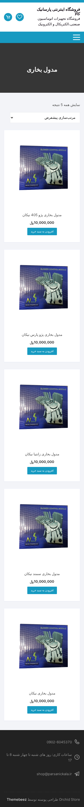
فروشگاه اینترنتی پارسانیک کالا (58, 11)
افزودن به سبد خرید (42, 231)
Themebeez (17, 799)
